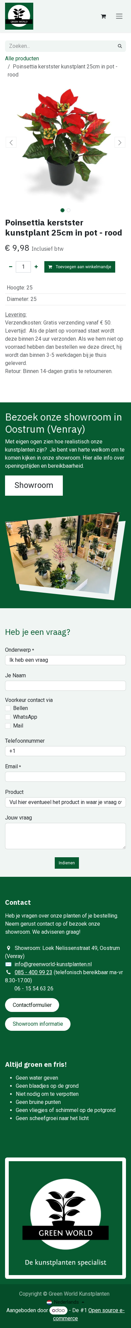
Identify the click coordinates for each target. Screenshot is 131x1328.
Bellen (20, 708)
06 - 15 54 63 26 (33, 988)
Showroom (33, 485)
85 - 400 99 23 (35, 972)
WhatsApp (25, 717)
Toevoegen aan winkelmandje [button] (83, 267)
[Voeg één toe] (36, 267)
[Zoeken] (120, 46)
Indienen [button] (67, 863)
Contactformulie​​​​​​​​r (32, 1005)
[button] (11, 142)
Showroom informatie (38, 1024)
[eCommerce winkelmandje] (103, 16)
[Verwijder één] (10, 267)
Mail (18, 725)
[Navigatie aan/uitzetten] (119, 16)
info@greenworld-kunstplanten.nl (53, 964)
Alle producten (22, 58)
